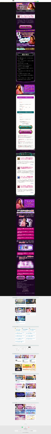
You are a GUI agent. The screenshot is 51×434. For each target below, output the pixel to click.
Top (25, 290)
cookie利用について (25, 428)
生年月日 (21, 106)
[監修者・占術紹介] (30, 11)
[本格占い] (13, 1)
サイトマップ (27, 291)
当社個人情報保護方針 (20, 146)
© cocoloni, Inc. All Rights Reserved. (25, 432)
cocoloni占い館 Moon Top (18, 12)
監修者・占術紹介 (24, 291)
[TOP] (20, 11)
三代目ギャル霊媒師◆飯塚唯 (23, 12)
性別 (20, 108)
